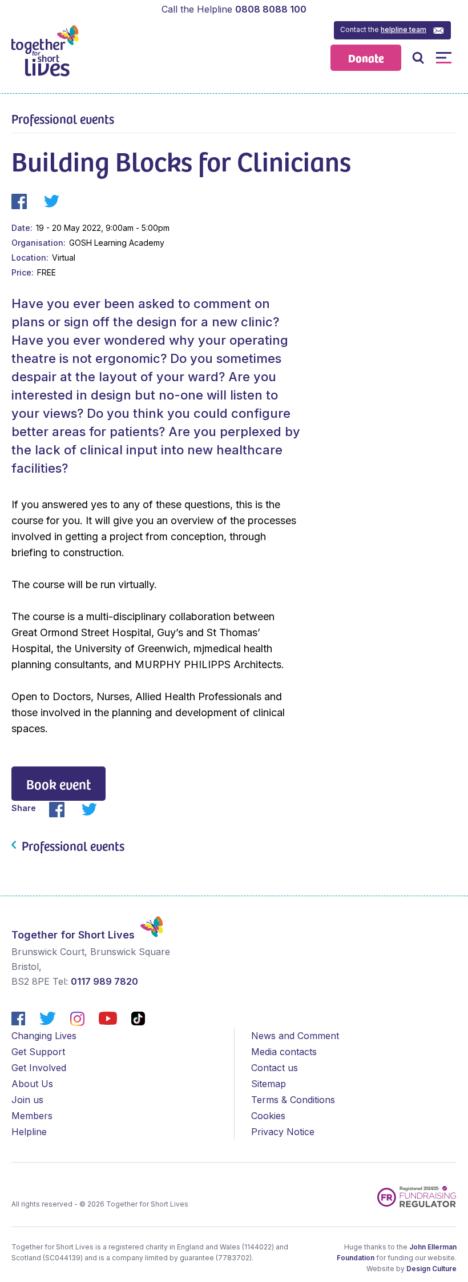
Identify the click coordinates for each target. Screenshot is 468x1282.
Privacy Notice (282, 1131)
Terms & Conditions (293, 1099)
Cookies (268, 1115)
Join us (27, 1099)
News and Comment (295, 1035)
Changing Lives (43, 1035)
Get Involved (38, 1067)
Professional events (62, 118)
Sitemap (268, 1083)
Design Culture (431, 1268)
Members (32, 1115)
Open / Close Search (418, 57)
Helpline (29, 1131)
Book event (58, 783)
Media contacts (284, 1051)
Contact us (274, 1067)
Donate (366, 57)
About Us (32, 1083)
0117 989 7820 (104, 981)
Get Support (38, 1051)
